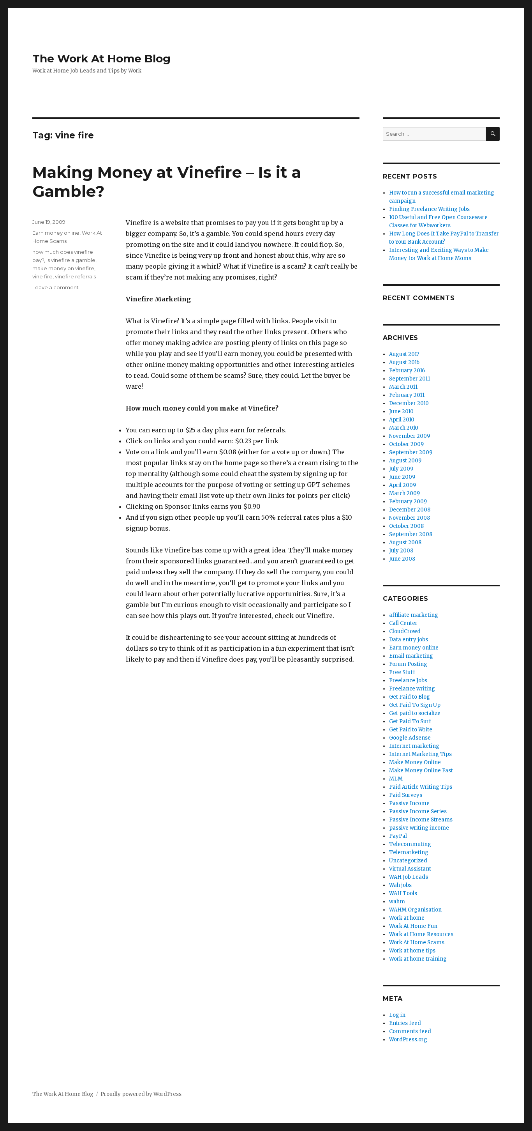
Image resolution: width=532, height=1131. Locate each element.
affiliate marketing (413, 615)
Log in (397, 1015)
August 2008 (405, 542)
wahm (397, 901)
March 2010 (403, 428)
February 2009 (408, 501)
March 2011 (403, 387)
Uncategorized (408, 860)
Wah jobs (400, 885)
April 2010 (401, 419)
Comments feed (410, 1031)
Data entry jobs (408, 639)
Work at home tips (412, 950)
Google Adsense (410, 738)
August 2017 (404, 354)
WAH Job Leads (408, 877)
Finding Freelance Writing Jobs (429, 209)
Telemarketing (408, 852)
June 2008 (402, 559)
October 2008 (406, 526)
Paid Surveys (405, 795)
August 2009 (405, 460)
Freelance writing (412, 688)
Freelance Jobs (408, 680)
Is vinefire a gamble (70, 260)
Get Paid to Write (410, 729)
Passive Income (409, 803)
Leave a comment (55, 287)
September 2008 (410, 534)
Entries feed (405, 1023)
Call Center (403, 623)
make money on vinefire (63, 268)
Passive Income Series (418, 811)
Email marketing (411, 656)
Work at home (407, 918)
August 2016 (404, 362)
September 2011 (409, 378)
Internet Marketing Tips (420, 754)
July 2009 (401, 468)
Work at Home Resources (421, 934)
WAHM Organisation (415, 909)
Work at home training (418, 959)
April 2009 (402, 485)
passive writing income (419, 828)
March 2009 (404, 493)
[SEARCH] (493, 134)
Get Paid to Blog (409, 697)
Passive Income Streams (421, 819)
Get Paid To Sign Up (414, 705)
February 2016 (407, 370)
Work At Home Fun (413, 926)
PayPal (398, 836)
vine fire (42, 276)
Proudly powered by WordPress (140, 1094)
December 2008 (409, 509)
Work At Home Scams (416, 942)
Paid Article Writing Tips (420, 787)
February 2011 (407, 395)
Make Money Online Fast (421, 770)
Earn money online (55, 233)
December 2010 (409, 403)
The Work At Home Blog (101, 58)
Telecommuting (410, 844)
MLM (396, 778)
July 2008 (401, 550)
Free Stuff (402, 672)
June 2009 (402, 477)
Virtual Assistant (410, 869)
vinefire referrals (75, 276)
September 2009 (410, 452)
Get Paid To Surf (410, 721)
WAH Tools (403, 893)
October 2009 (406, 444)
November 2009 (409, 436)
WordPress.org (408, 1039)
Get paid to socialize (414, 713)
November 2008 (409, 518)
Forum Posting (408, 664)
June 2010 (401, 411)
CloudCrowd (405, 631)
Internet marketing (414, 746)
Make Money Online (415, 762)
